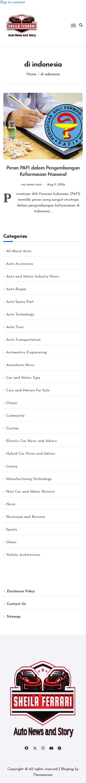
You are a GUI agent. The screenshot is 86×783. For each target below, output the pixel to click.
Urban (11, 542)
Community (15, 416)
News (10, 504)
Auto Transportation (23, 340)
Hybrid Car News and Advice (30, 454)
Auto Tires (15, 327)
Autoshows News (20, 365)
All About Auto (18, 251)
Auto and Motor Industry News (32, 276)
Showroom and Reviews (25, 517)
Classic (12, 403)
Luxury (11, 466)
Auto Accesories (19, 264)
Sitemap (13, 616)
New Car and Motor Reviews (30, 492)
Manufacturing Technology (29, 479)
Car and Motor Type (23, 378)
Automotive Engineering (26, 352)
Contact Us (16, 604)
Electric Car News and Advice (31, 441)
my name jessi (31, 184)
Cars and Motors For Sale (28, 390)
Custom (12, 428)
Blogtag (67, 769)
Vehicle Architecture (23, 555)
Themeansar (42, 775)
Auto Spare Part (20, 302)
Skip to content (12, 2)
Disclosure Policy (21, 591)
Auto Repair (16, 289)
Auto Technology (20, 314)
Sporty (11, 529)
